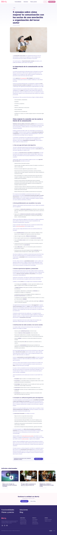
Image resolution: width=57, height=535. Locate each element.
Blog (14, 9)
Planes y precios (33, 1)
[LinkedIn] (2, 525)
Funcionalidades (18, 1)
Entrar (45, 1)
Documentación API (35, 523)
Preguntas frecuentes (23, 523)
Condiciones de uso (23, 519)
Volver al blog (32, 501)
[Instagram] (5, 525)
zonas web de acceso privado (27, 436)
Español (51, 530)
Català (54, 530)
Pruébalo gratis (52, 1)
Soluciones (26, 1)
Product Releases (34, 519)
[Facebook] (7, 525)
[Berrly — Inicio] (4, 2)
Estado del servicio (35, 522)
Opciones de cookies (23, 522)
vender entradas (25, 438)
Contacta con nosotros (48, 519)
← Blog (14, 7)
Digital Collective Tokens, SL (8, 530)
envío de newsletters (20, 226)
